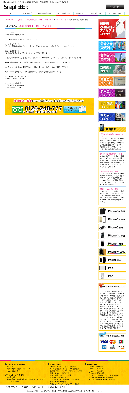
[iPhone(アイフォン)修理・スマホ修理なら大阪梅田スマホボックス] (16, 10)
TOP (9, 13)
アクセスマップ (25, 13)
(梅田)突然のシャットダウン (109, 171)
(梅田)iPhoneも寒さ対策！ (109, 189)
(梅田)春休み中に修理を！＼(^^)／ (111, 154)
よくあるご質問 (115, 13)
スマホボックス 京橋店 (15, 375)
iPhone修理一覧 (44, 13)
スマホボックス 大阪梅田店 (17, 364)
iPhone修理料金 (63, 13)
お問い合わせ (95, 13)
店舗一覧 (79, 13)
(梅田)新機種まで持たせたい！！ (35, 26)
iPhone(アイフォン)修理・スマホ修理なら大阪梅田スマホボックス (29, 20)
